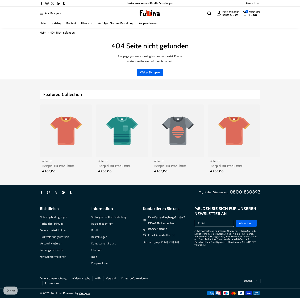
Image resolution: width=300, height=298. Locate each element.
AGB (98, 278)
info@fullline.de (165, 235)
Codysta (84, 293)
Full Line (56, 293)
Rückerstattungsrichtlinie (54, 237)
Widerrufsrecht (81, 278)
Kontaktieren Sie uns (103, 243)
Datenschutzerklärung (53, 278)
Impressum (52, 283)
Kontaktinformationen (53, 256)
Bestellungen (99, 237)
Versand (111, 278)
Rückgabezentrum (102, 223)
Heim (43, 32)
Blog (94, 256)
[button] (209, 13)
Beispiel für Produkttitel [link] (58, 166)
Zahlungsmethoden (52, 250)
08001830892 (157, 229)
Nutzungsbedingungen (53, 217)
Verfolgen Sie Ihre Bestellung (109, 217)
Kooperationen (100, 263)
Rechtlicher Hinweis (52, 223)
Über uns (96, 250)
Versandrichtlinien (50, 243)
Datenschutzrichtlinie (52, 230)
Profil (94, 230)
